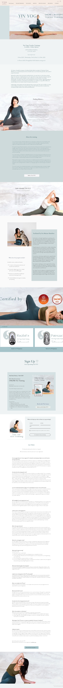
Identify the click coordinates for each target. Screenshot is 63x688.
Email (30, 426)
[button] (34, 3)
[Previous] (34, 385)
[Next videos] (61, 337)
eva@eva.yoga (33, 642)
